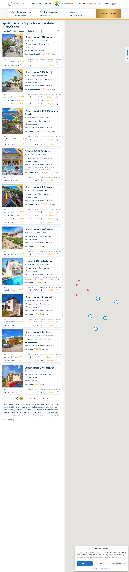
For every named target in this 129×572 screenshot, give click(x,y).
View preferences (118, 563)
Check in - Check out (48, 12)
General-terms (105, 568)
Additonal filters (108, 13)
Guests (72, 12)
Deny (101, 563)
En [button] (116, 4)
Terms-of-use (96, 568)
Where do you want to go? (21, 12)
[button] (125, 548)
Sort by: (51, 31)
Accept (84, 563)
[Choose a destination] (23, 15)
